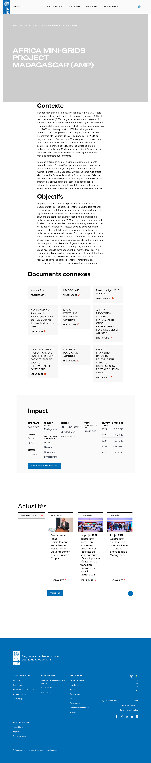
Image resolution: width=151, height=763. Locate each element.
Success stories (76, 694)
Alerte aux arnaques (130, 705)
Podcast (73, 689)
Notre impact (92, 7)
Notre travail (74, 7)
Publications (75, 703)
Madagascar (18, 6)
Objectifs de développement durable (53, 681)
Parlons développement (79, 707)
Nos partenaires (19, 694)
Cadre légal (17, 685)
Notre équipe (18, 698)
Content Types (28, 515)
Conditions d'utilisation (129, 710)
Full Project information (44, 465)
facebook (116, 716)
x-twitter (121, 716)
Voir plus (55, 593)
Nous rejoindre (111, 7)
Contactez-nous (19, 736)
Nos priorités (46, 687)
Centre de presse (77, 680)
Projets (36, 25)
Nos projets (45, 692)
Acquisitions (18, 727)
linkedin (127, 716)
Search (143, 6)
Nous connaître (54, 7)
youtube (132, 716)
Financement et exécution (23, 689)
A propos (16, 680)
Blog (71, 698)
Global (139, 6)
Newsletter (74, 685)
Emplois (16, 731)
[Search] (137, 685)
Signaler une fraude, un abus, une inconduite (119, 700)
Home (15, 25)
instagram (137, 716)
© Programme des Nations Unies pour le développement (36, 750)
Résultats (73, 712)
